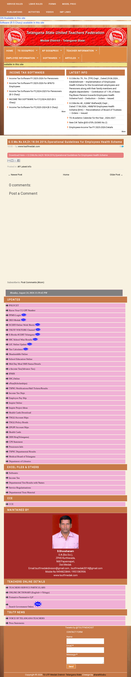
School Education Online (20, 359)
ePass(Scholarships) (18, 383)
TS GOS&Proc (26, 50)
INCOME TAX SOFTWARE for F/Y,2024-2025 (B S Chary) (32, 101)
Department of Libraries (20, 461)
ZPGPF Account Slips (19, 427)
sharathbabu (99, 674)
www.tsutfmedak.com (29, 146)
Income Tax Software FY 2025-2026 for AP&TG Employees (31, 85)
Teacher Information (80, 50)
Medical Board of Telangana (22, 456)
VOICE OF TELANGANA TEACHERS (27, 618)
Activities (34, 12)
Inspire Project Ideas (18, 408)
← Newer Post (15, 174)
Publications (14, 12)
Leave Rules (36, 4)
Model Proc (69, 4)
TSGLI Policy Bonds (18, 422)
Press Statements (16, 623)
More (64, 111)
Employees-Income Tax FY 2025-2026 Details (91, 127)
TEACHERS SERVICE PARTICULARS (27, 587)
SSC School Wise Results (20, 339)
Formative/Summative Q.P (21, 597)
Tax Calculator (16, 349)
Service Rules (15, 4)
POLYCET (14, 305)
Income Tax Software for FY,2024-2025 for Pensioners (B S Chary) (35, 93)
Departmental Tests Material (22, 492)
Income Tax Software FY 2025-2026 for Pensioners (33, 78)
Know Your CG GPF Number (22, 310)
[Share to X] (15, 160)
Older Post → (116, 174)
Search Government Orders (21, 606)
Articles (70, 58)
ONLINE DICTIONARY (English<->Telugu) (29, 592)
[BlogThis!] (12, 160)
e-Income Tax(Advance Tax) (22, 369)
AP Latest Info (24, 166)
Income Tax (14, 478)
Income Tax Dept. (17, 393)
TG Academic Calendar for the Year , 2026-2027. (92, 118)
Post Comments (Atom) (32, 282)
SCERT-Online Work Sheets (22, 325)
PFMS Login (15, 315)
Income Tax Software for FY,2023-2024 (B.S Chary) (33, 107)
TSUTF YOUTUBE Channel (22, 330)
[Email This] (9, 160)
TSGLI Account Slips (18, 417)
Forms (52, 4)
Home (9, 50)
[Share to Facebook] (18, 160)
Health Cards (15, 432)
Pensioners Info (16, 447)
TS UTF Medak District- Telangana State (62, 674)
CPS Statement (16, 442)
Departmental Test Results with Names (26, 482)
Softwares (50, 58)
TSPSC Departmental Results (22, 451)
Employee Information (20, 58)
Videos (50, 12)
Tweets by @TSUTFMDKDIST (79, 627)
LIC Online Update (18, 344)
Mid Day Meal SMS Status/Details (25, 364)
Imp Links (65, 12)
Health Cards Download (20, 412)
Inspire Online (15, 403)
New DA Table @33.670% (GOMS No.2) (88, 122)
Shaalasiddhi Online (18, 354)
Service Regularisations (20, 487)
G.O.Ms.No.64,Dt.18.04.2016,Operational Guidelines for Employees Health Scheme (65, 142)
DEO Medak (14, 320)
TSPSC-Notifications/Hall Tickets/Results (28, 388)
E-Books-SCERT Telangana (22, 334)
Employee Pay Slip (18, 398)
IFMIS (12, 373)
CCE (11, 504)
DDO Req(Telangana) (19, 437)
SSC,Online (14, 378)
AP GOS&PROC (50, 50)
